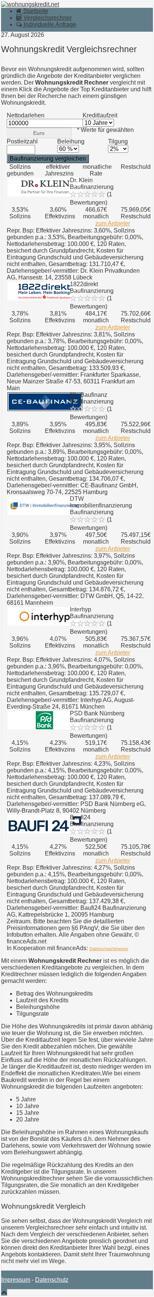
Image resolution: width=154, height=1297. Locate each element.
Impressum (15, 1280)
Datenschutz (51, 1280)
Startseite (35, 11)
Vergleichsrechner (47, 18)
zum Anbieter (112, 223)
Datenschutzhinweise (108, 948)
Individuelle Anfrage (49, 24)
